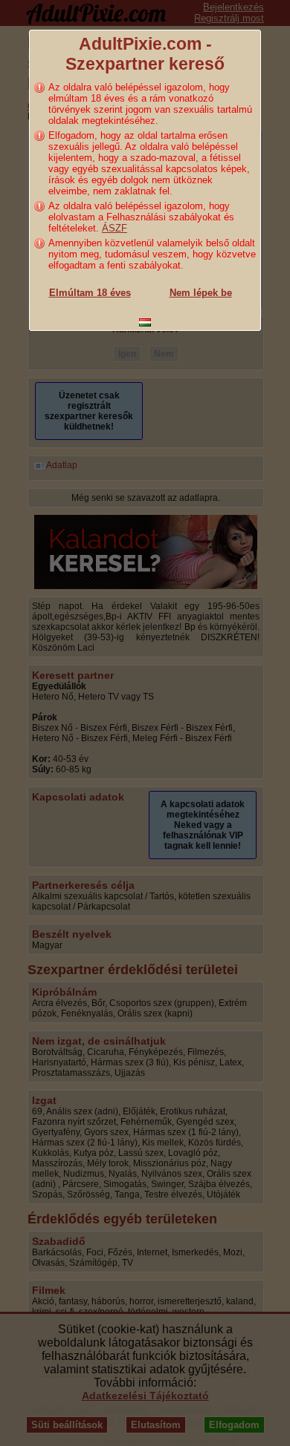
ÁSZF (114, 228)
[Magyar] (145, 322)
